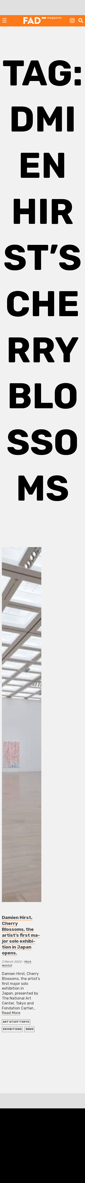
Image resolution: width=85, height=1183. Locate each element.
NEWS (30, 1029)
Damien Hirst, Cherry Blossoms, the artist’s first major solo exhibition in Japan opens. (21, 935)
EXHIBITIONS (12, 1029)
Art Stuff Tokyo (16, 1021)
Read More (11, 1013)
